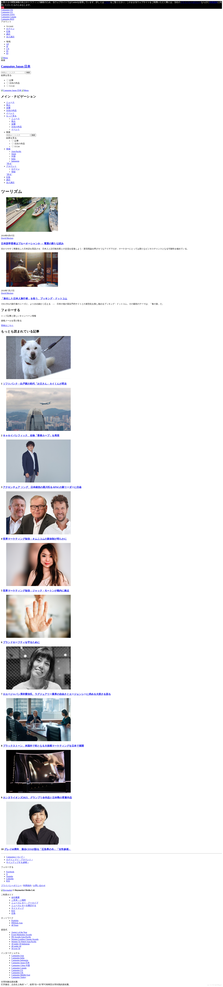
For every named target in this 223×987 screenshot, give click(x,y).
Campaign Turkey (18, 977)
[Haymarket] (6, 890)
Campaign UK (7, 10)
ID (7, 53)
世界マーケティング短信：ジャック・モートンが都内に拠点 (36, 590)
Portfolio (14, 920)
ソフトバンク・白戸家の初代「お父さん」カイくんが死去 (35, 383)
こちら (107, 2)
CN (7, 49)
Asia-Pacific (16, 151)
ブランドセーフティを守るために (21, 642)
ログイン (10, 29)
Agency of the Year (19, 932)
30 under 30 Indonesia (20, 944)
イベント (10, 113)
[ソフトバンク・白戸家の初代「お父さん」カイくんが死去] (38, 378)
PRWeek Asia (17, 923)
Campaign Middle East (20, 975)
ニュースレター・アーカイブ (24, 903)
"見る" (9, 163)
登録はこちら (7, 325)
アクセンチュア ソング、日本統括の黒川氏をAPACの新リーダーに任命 (42, 487)
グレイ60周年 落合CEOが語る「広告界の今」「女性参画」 (37, 849)
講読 (8, 34)
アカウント (11, 166)
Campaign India (17, 958)
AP (7, 44)
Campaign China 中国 (20, 965)
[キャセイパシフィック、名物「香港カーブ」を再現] (38, 430)
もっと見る (11, 116)
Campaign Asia (17, 956)
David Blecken (7, 238)
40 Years (14, 925)
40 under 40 (16, 946)
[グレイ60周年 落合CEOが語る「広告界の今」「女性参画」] (38, 844)
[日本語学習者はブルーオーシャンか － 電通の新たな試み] (32, 231)
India (13, 159)
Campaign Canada (8, 17)
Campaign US (7, 12)
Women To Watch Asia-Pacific (23, 941)
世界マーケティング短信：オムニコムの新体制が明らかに (35, 538)
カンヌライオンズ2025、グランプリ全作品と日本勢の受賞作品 (37, 797)
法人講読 (10, 37)
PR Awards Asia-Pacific (21, 937)
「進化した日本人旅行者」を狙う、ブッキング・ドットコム (34, 298)
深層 (8, 108)
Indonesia (15, 161)
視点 (8, 105)
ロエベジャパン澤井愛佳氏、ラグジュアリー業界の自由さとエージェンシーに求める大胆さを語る (57, 694)
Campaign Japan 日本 (20, 963)
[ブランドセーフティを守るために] (38, 637)
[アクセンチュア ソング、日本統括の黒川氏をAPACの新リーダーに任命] (38, 482)
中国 (13, 156)
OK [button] (2, 7)
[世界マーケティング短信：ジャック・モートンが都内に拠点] (38, 585)
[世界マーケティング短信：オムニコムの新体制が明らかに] (38, 534)
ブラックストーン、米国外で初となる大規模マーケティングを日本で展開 (43, 745)
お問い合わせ (39, 885)
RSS (13, 911)
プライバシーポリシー (190, 2)
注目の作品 (14, 83)
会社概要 (15, 897)
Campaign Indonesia (19, 960)
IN (7, 51)
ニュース (10, 102)
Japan (13, 154)
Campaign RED (7, 19)
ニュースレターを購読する (23, 905)
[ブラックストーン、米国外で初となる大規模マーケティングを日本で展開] (38, 740)
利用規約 (213, 2)
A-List (11, 86)
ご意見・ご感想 (18, 900)
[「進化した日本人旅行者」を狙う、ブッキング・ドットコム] (32, 286)
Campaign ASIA (8, 14)
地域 (8, 149)
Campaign (15, 857)
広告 (8, 31)
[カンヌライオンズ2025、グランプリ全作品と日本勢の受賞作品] (38, 792)
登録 (13, 172)
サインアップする (17, 862)
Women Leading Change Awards (24, 939)
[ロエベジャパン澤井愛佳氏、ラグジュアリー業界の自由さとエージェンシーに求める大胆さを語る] (38, 689)
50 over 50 (15, 948)
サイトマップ (17, 908)
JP (7, 46)
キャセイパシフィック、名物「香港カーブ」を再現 (31, 435)
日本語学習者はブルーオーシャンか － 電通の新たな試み (32, 243)
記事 (11, 80)
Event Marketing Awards (21, 935)
